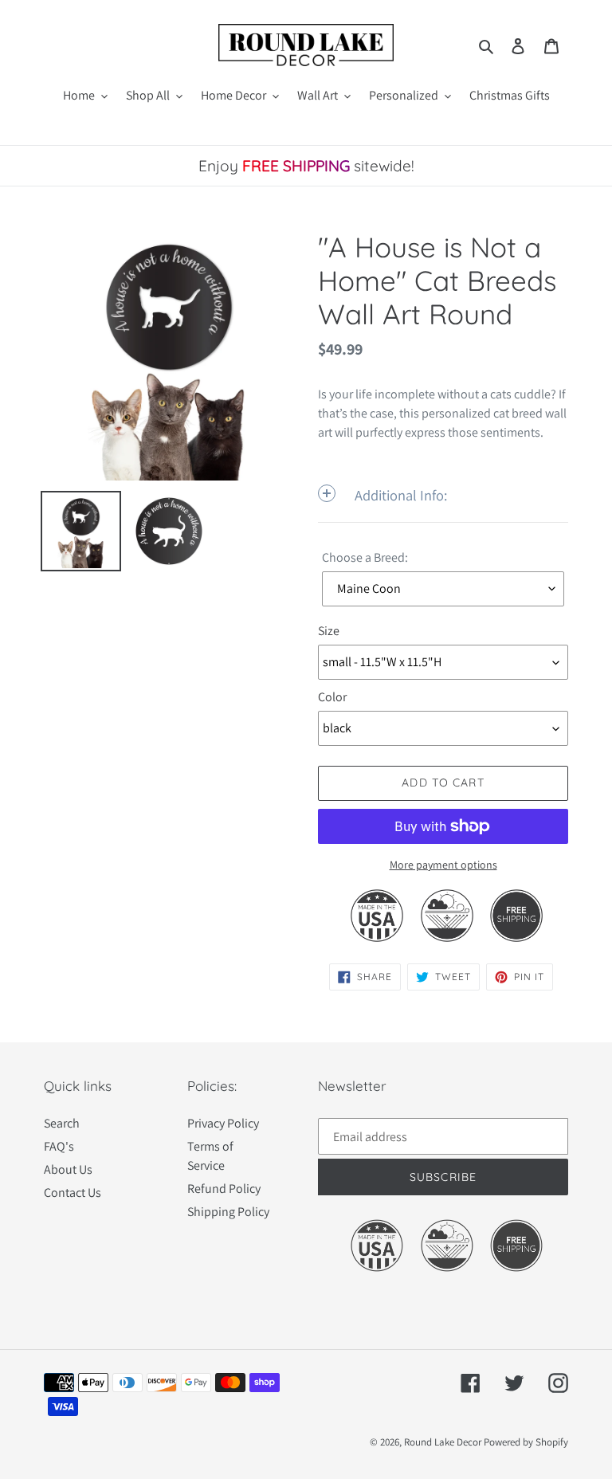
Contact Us (72, 1192)
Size (328, 630)
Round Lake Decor (442, 1442)
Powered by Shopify (526, 1442)
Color (332, 696)
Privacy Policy (223, 1123)
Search (62, 1123)
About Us (68, 1169)
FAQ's (59, 1146)
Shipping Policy (228, 1211)
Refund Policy (224, 1188)
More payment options (443, 864)
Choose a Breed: (365, 557)
